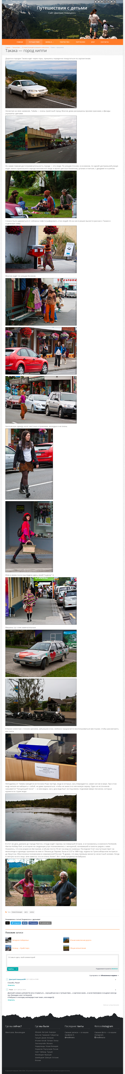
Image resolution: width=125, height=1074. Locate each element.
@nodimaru (70, 1037)
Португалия (47, 1049)
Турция (50, 1052)
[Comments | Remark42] (62, 980)
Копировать (46, 923)
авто (26, 912)
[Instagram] (108, 1)
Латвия (50, 1041)
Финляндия (39, 1055)
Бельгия (38, 1035)
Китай (44, 1041)
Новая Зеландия (17, 912)
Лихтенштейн (40, 1043)
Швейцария (39, 1057)
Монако (50, 1043)
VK (25, 923)
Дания (43, 1038)
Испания (50, 1038)
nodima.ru (100, 1037)
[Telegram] (95, 1)
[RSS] (114, 1)
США (37, 1052)
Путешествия (34, 42)
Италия (38, 1041)
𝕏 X (8, 923)
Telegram (17, 923)
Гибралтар (54, 1035)
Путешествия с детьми (19, 9)
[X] (105, 1)
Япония (38, 1060)
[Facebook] (102, 1)
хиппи (32, 912)
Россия (55, 1049)
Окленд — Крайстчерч (20, 948)
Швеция (48, 1057)
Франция (47, 1055)
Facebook (34, 923)
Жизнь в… (49, 42)
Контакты (105, 42)
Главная (20, 42)
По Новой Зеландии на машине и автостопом (35, 47)
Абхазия (38, 1032)
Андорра (52, 1032)
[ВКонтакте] (98, 1)
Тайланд (42, 1052)
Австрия (45, 1032)
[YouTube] (111, 1)
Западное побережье (20, 940)
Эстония (55, 1057)
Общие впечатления (78, 948)
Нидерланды (40, 1046)
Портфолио (80, 42)
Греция (38, 1038)
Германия (46, 1035)
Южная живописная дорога (80, 940)
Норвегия (38, 1049)
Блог (93, 42)
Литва (55, 1041)
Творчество (64, 42)
